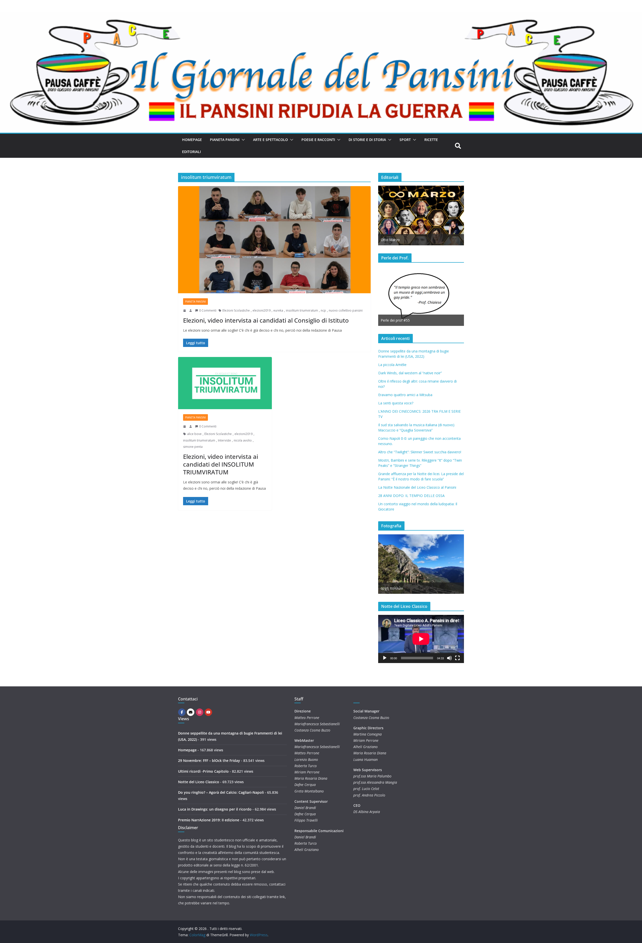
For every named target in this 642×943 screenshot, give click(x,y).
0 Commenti (207, 310)
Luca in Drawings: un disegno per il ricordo (215, 809)
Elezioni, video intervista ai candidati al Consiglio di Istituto (266, 320)
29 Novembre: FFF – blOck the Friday (209, 760)
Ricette (431, 139)
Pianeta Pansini (224, 139)
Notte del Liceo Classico (198, 781)
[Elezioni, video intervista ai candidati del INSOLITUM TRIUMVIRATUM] (225, 383)
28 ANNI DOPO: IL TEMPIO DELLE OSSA (411, 495)
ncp (323, 310)
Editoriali (191, 151)
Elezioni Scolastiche (236, 310)
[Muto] (449, 658)
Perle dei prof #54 (414, 320)
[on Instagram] (199, 712)
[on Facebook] (182, 712)
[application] (421, 639)
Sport (405, 139)
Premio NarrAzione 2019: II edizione (208, 820)
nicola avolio (243, 440)
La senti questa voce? (395, 403)
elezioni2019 (262, 310)
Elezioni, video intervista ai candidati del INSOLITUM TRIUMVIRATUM (220, 464)
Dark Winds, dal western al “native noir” (410, 373)
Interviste (224, 440)
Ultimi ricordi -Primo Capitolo (203, 771)
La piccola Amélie (392, 364)
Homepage (192, 139)
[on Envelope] (190, 712)
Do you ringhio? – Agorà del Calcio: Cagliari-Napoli (221, 792)
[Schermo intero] (457, 658)
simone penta (193, 447)
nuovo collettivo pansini (346, 310)
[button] (242, 139)
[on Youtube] (208, 712)
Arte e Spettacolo (270, 139)
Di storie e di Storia (367, 139)
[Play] (384, 658)
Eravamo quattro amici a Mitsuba (405, 394)
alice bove (194, 434)
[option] (421, 215)
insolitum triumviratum (302, 310)
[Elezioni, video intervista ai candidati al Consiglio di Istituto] (274, 239)
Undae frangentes (431, 588)
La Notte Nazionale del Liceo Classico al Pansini (417, 487)
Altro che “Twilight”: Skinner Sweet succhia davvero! (419, 452)
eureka (278, 310)
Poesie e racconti (318, 139)
